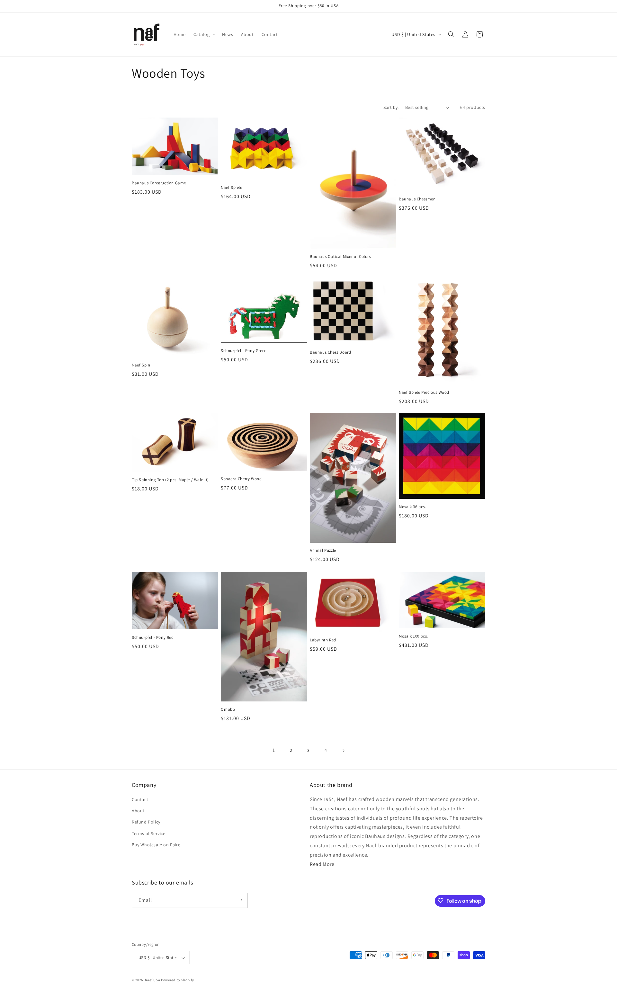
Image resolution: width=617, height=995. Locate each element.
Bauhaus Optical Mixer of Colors (340, 257)
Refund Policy (146, 822)
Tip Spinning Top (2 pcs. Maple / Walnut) (170, 479)
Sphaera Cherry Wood (241, 478)
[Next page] (343, 751)
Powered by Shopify (177, 980)
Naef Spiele (231, 187)
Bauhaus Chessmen (417, 199)
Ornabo (228, 709)
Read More (322, 864)
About (138, 811)
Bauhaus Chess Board (330, 352)
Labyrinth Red (323, 639)
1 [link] (274, 750)
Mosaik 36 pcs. (412, 506)
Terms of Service (148, 833)
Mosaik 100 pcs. (413, 636)
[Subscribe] (240, 900)
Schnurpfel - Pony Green (244, 350)
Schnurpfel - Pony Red (153, 637)
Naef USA (152, 980)
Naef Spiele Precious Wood (424, 392)
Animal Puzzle (323, 550)
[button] (204, 34)
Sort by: (391, 107)
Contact (140, 799)
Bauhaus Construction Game (159, 183)
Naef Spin (141, 364)
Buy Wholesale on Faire (156, 845)
